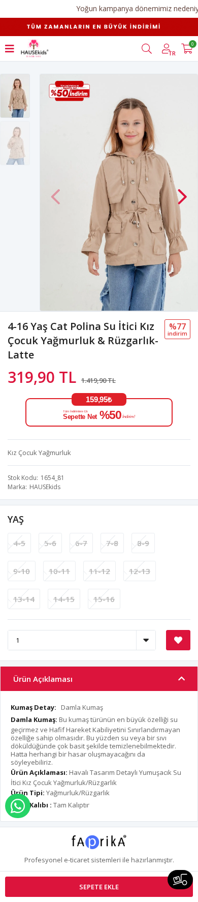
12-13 (139, 571)
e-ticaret (76, 859)
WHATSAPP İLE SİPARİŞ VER (17, 806)
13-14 (24, 599)
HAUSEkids (44, 487)
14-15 (64, 599)
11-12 (99, 571)
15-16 (104, 599)
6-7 (81, 543)
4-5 (19, 543)
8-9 (143, 543)
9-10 (21, 571)
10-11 (59, 571)
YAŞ (16, 519)
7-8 (112, 543)
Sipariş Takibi (180, 879)
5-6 (50, 543)
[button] (182, 192)
